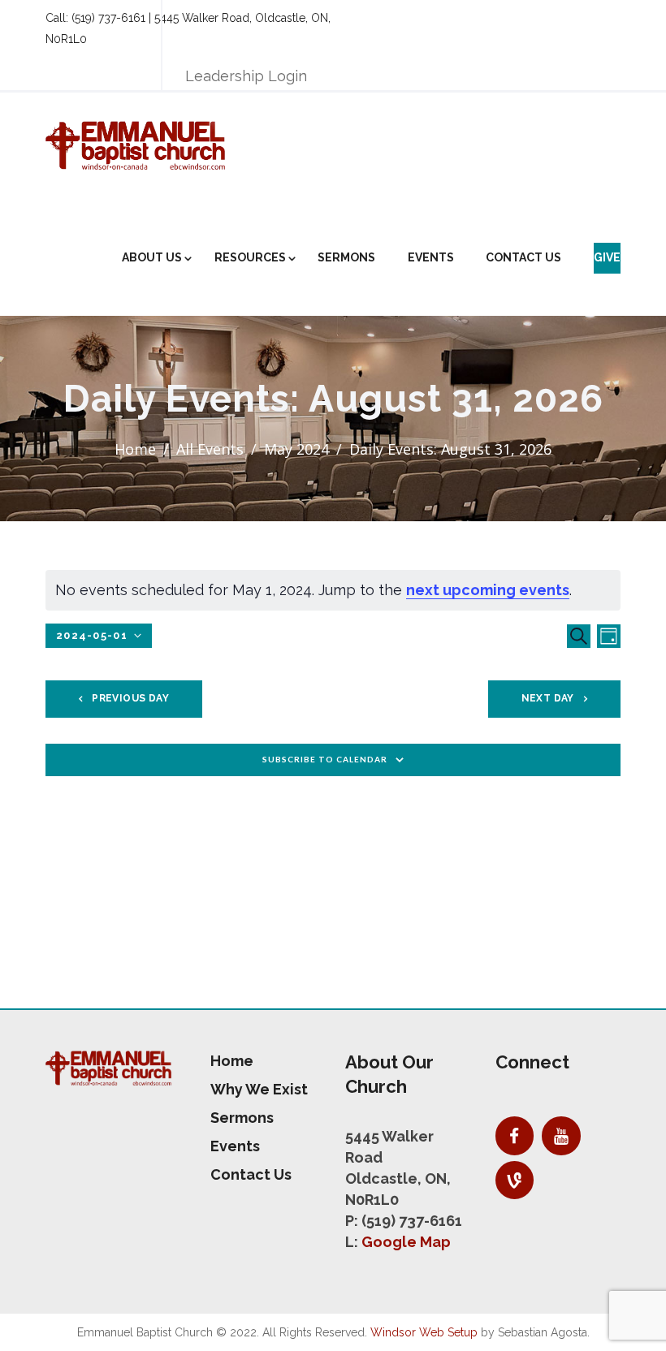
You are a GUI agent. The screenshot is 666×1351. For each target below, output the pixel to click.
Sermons (346, 257)
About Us (152, 257)
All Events (210, 449)
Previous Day (130, 698)
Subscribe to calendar (324, 759)
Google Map (406, 1241)
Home (135, 449)
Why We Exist (259, 1089)
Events (431, 257)
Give (607, 257)
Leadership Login (246, 75)
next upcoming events (487, 589)
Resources (250, 257)
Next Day (547, 698)
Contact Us (523, 257)
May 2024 (296, 449)
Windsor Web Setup (424, 1332)
